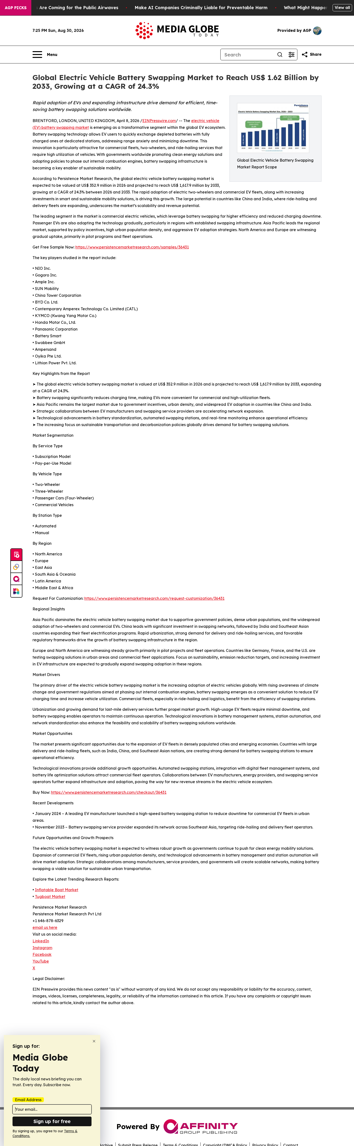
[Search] (280, 54)
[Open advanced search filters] (291, 54)
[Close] (94, 1041)
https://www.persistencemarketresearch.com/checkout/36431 (108, 792)
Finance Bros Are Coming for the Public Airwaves (63, 7)
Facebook (42, 954)
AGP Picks (15, 7)
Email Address (28, 1099)
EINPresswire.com (159, 120)
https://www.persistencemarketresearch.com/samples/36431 (132, 247)
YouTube (41, 961)
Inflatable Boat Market (56, 889)
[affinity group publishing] (16, 579)
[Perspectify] (16, 567)
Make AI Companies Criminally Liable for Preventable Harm (201, 7)
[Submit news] (16, 555)
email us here (45, 927)
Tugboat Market (50, 896)
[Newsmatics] (16, 591)
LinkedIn (41, 941)
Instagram (42, 947)
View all (342, 7)
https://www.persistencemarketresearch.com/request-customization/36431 (154, 598)
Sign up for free (52, 1121)
